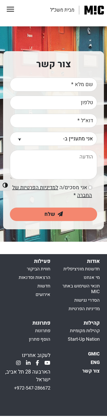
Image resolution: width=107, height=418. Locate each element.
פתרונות (42, 330)
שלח (51, 214)
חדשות (43, 286)
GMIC (94, 354)
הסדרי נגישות (87, 300)
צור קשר (91, 371)
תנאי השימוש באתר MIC (81, 289)
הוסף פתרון (39, 339)
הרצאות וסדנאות (34, 277)
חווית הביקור (38, 268)
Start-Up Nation (84, 339)
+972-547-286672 (32, 388)
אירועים (43, 294)
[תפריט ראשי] (10, 9)
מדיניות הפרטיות (84, 308)
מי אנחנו (92, 277)
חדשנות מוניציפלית (81, 268)
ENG (95, 362)
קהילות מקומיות (85, 330)
